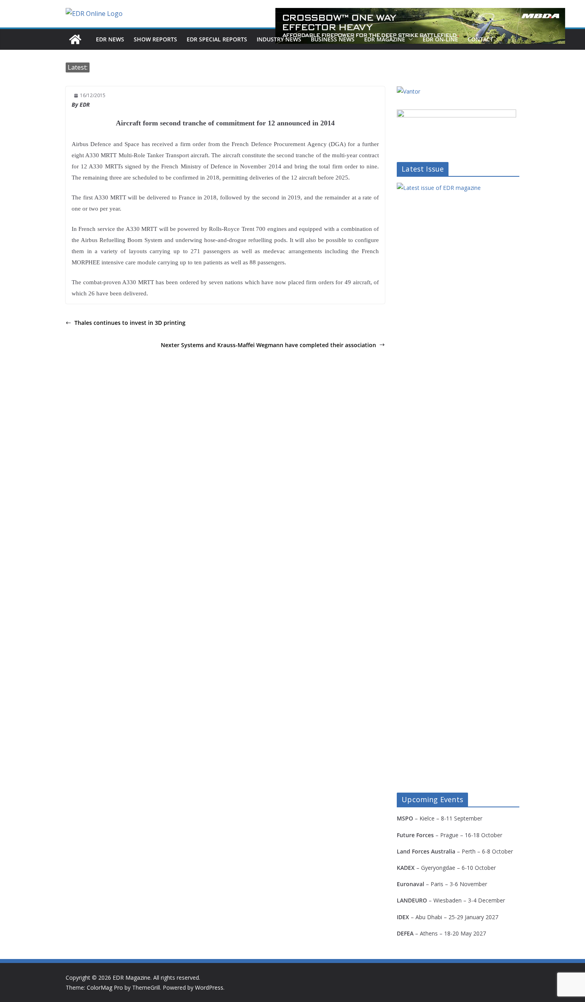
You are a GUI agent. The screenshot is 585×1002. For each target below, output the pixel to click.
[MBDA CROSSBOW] (420, 26)
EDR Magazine (384, 39)
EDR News (110, 39)
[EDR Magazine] (75, 39)
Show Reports (155, 39)
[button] (409, 39)
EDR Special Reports (217, 39)
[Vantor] (408, 91)
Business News (333, 39)
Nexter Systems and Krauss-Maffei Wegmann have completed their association (268, 345)
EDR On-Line (440, 39)
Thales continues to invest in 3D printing (129, 322)
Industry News (279, 39)
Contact (480, 39)
